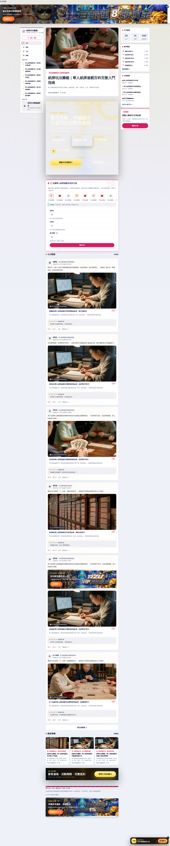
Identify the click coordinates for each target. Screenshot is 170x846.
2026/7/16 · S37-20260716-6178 (62, 264)
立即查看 (162, 841)
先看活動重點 (98, 162)
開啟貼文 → (65, 329)
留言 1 (54, 329)
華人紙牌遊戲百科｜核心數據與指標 (32, 70)
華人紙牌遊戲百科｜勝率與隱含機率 (32, 94)
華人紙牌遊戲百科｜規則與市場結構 (32, 64)
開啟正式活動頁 (66, 162)
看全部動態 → (82, 727)
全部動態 (116, 254)
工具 (25, 51)
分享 (59, 329)
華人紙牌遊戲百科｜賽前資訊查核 (32, 76)
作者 (53, 788)
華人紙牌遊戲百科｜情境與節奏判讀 (32, 82)
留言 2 (54, 550)
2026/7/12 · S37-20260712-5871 (62, 657)
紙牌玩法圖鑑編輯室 (53, 92)
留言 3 (54, 477)
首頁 (25, 43)
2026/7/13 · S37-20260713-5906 (62, 412)
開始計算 (82, 245)
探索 (25, 47)
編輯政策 (58, 788)
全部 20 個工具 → (127, 104)
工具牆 (68, 788)
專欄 (25, 55)
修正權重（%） (54, 233)
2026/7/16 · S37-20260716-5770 (62, 339)
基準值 (52, 210)
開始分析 (135, 126)
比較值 (52, 222)
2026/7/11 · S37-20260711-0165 (62, 561)
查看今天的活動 (105, 774)
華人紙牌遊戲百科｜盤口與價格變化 (32, 88)
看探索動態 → (126, 69)
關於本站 (48, 788)
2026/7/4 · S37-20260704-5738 (62, 488)
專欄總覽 (116, 733)
